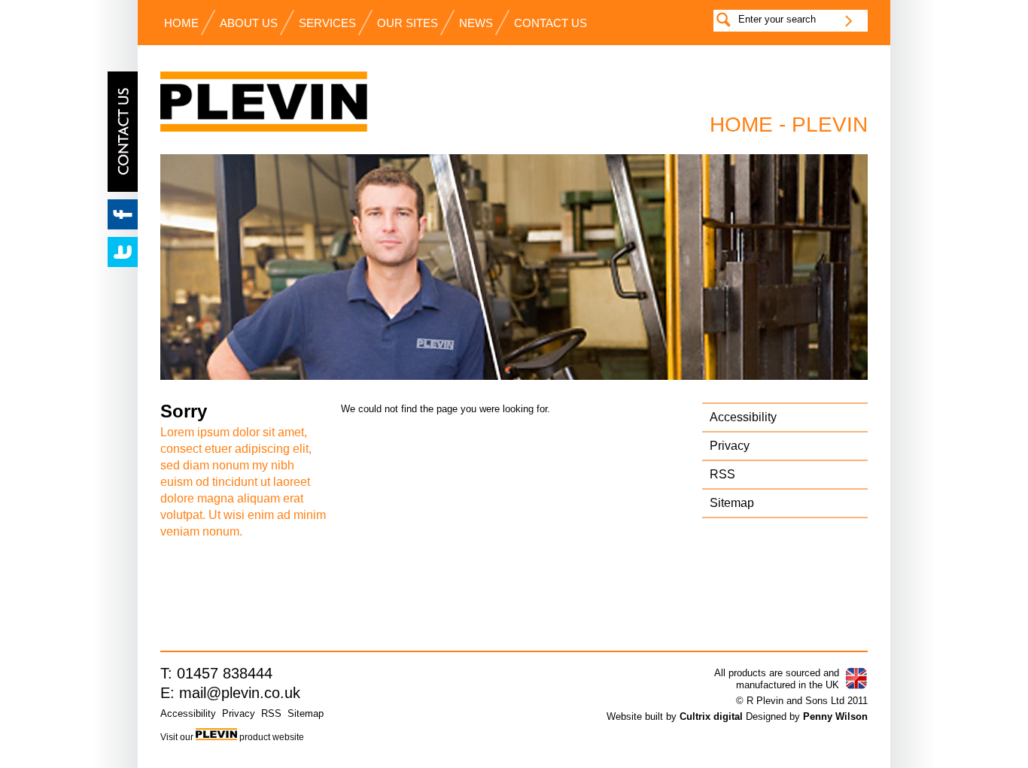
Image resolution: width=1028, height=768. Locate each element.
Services (327, 23)
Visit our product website (232, 737)
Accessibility (743, 417)
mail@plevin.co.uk (239, 693)
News (476, 23)
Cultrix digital (711, 716)
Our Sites (407, 23)
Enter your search (777, 19)
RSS (722, 474)
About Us (249, 23)
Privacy (730, 445)
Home (181, 23)
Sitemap (732, 502)
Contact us (550, 23)
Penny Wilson (835, 716)
